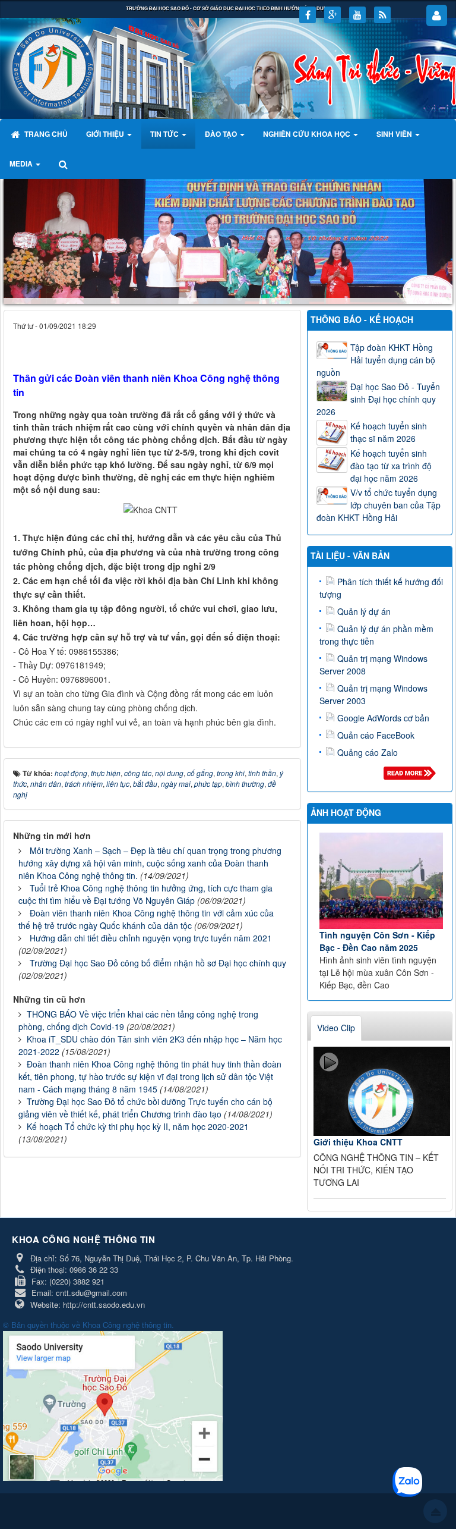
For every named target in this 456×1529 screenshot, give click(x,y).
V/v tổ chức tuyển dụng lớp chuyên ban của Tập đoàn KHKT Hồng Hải (378, 504)
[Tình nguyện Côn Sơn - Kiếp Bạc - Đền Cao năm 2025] (381, 881)
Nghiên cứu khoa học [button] (307, 133)
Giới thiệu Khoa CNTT (358, 1142)
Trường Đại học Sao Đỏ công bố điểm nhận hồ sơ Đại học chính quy (158, 963)
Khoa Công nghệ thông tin (127, 1324)
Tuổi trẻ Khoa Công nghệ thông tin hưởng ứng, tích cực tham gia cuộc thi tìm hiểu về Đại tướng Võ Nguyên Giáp (145, 894)
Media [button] (22, 163)
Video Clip (336, 1028)
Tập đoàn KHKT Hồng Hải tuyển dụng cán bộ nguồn (375, 359)
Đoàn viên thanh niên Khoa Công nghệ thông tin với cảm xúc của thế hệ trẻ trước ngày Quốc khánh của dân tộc (146, 919)
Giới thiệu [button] (106, 133)
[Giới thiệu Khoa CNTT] (382, 1091)
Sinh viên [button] (395, 133)
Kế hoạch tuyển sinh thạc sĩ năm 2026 (388, 432)
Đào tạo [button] (222, 133)
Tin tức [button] (165, 133)
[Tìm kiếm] (64, 163)
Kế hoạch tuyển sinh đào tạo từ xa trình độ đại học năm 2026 (391, 465)
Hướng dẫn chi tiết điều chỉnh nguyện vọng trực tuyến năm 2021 (151, 938)
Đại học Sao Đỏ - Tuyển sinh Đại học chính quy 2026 (378, 399)
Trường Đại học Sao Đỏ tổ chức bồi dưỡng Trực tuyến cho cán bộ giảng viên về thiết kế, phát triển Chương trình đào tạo (145, 1107)
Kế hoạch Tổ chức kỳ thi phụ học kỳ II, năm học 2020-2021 (138, 1126)
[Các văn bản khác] (412, 776)
